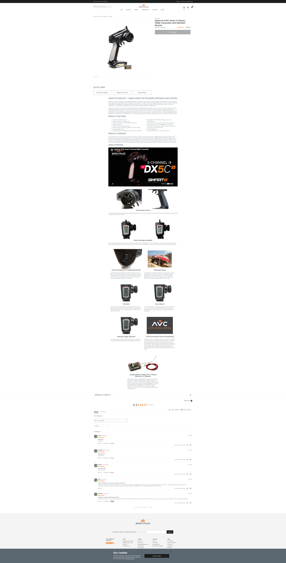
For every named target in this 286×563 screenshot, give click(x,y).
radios (101, 16)
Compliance (169, 544)
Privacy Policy (170, 541)
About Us (178, 1)
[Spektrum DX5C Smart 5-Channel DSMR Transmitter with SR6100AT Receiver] (122, 47)
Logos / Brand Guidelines (158, 546)
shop (98, 16)
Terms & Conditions (171, 542)
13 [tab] (149, 77)
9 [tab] (131, 77)
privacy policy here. (130, 558)
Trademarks (169, 546)
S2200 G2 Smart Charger (128, 541)
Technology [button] (145, 9)
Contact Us (140, 541)
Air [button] (122, 9)
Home (94, 16)
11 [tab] (140, 77)
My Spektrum (190, 1)
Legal (168, 539)
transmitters (109, 16)
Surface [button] (128, 9)
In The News (155, 542)
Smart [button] (136, 9)
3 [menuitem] (141, 507)
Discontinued (172, 32)
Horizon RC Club (126, 546)
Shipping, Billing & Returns (143, 544)
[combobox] (102, 6)
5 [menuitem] (144, 507)
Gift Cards (125, 544)
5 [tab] (113, 77)
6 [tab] (118, 77)
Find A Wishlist (141, 547)
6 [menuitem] (146, 507)
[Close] (171, 552)
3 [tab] (104, 77)
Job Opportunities (156, 544)
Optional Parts (142, 92)
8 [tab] (127, 77)
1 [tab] (95, 77)
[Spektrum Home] (143, 5)
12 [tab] (144, 77)
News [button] (162, 9)
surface (104, 16)
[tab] (174, 410)
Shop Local (184, 1)
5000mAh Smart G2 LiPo (128, 542)
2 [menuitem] (139, 507)
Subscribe (170, 532)
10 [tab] (136, 77)
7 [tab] (122, 77)
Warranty (169, 547)
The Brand (155, 539)
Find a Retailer (141, 546)
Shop (124, 539)
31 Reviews (188, 27)
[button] (101, 443)
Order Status (140, 542)
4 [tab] (109, 77)
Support (139, 539)
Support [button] (155, 9)
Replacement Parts (122, 92)
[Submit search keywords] (94, 6)
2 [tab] (100, 77)
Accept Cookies (157, 556)
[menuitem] (122, 10)
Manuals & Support (102, 92)
